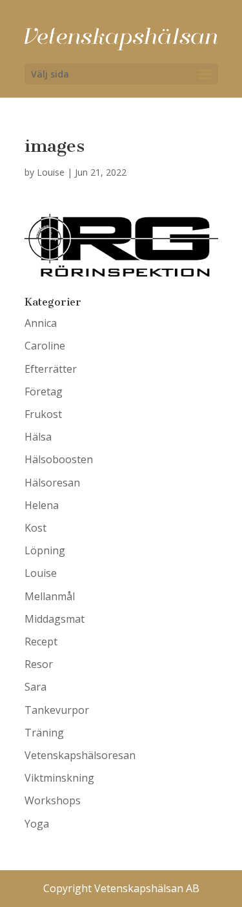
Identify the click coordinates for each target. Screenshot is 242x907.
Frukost (43, 414)
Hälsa (38, 437)
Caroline (45, 346)
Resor (39, 664)
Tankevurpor (57, 710)
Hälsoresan (52, 482)
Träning (44, 732)
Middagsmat (55, 619)
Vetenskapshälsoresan (80, 755)
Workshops (53, 800)
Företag (44, 391)
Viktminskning (59, 778)
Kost (35, 528)
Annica (41, 323)
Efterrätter (51, 369)
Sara (35, 687)
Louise (51, 172)
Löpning (45, 550)
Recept (41, 641)
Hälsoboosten (59, 459)
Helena (42, 505)
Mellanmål (50, 596)
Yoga (37, 824)
